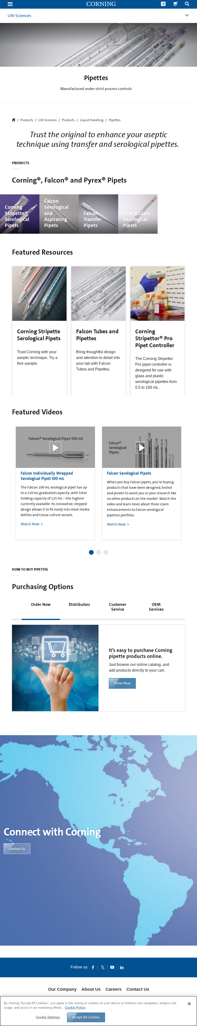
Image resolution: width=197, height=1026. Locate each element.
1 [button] (91, 552)
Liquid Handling (92, 120)
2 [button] (98, 552)
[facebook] (93, 967)
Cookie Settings (48, 1017)
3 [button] (105, 552)
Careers (113, 989)
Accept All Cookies (86, 1017)
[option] (55, 483)
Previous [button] (22, 479)
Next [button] (175, 479)
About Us (91, 989)
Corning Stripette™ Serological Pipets (17, 216)
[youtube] (112, 967)
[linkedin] (121, 967)
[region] (98, 1011)
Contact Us (17, 849)
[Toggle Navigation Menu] (10, 4)
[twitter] (102, 967)
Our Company (62, 989)
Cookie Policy (75, 1007)
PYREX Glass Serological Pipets (136, 219)
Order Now (122, 683)
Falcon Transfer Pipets (92, 219)
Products (68, 120)
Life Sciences (19, 15)
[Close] (189, 1003)
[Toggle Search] (187, 4)
